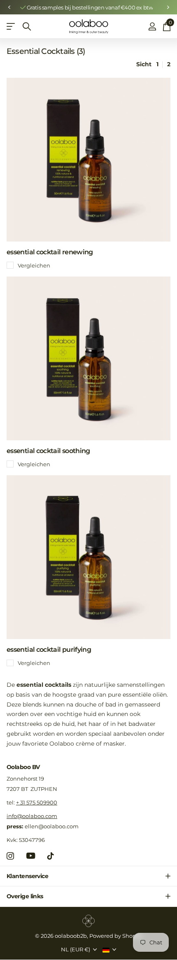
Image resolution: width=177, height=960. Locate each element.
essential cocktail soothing (48, 451)
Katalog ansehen (11, 26)
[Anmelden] (152, 26)
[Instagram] (10, 856)
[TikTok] (50, 856)
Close (88, 876)
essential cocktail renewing (50, 252)
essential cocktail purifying (49, 649)
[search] (27, 26)
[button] (9, 7)
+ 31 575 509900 (36, 802)
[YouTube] (30, 856)
